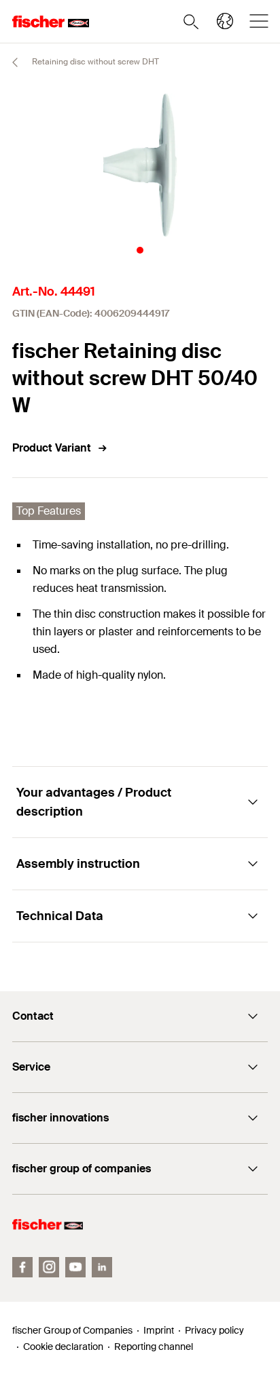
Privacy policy (214, 1330)
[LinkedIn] (102, 1267)
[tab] (140, 250)
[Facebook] (22, 1267)
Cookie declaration (63, 1346)
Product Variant (51, 448)
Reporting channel (153, 1346)
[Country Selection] (225, 21)
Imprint (158, 1330)
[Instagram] (49, 1267)
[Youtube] (75, 1267)
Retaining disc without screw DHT (94, 61)
